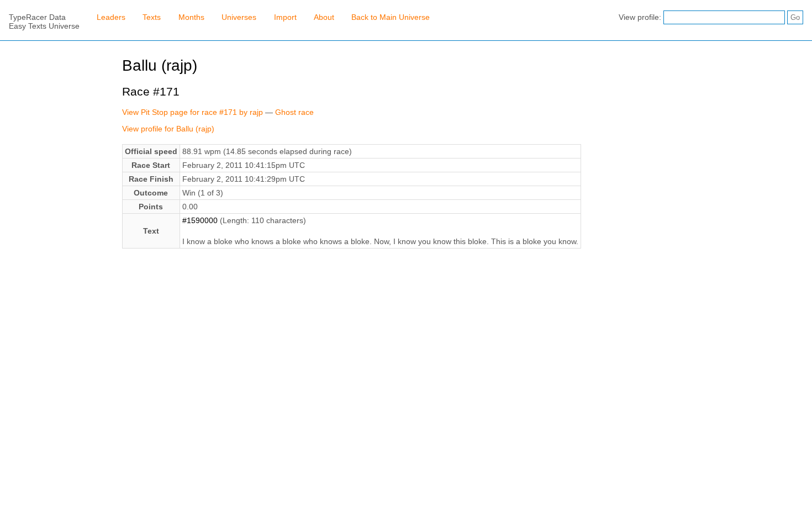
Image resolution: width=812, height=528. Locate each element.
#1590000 (200, 220)
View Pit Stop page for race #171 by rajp (192, 112)
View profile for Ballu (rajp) (168, 128)
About (324, 17)
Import (285, 17)
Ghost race (294, 112)
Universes (239, 17)
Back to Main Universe (390, 17)
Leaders (111, 17)
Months (191, 17)
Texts (152, 17)
